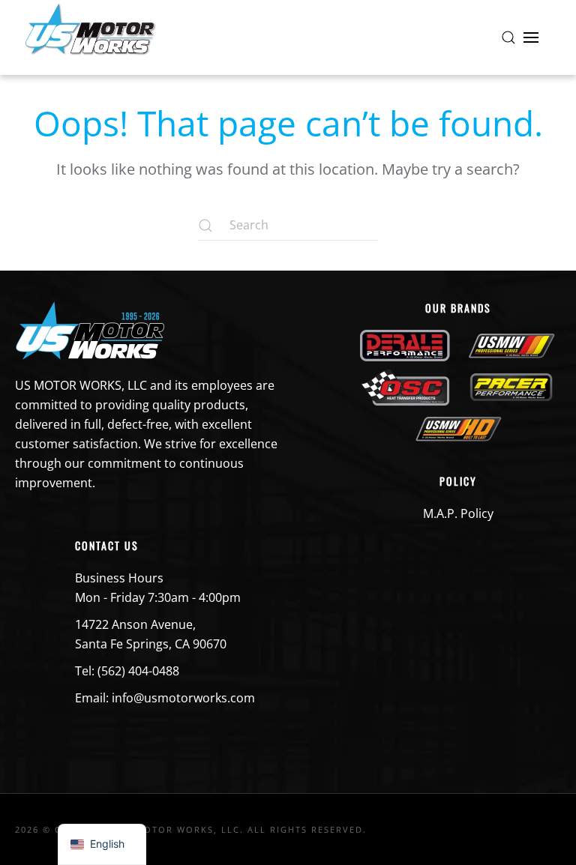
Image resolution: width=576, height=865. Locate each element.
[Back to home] (90, 37)
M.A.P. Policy (458, 513)
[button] (508, 37)
